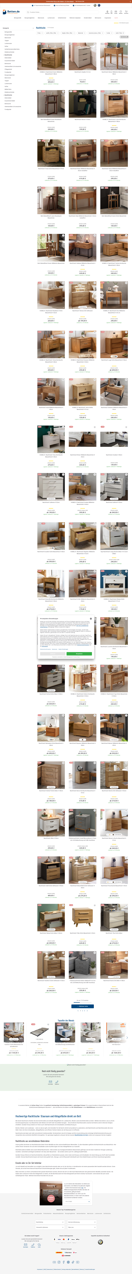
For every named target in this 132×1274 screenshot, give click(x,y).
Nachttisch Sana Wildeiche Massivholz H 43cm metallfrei (114, 169)
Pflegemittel (8, 69)
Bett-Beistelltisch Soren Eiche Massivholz (114, 216)
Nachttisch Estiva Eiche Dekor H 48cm (51, 694)
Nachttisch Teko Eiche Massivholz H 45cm (82, 933)
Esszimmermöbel (10, 60)
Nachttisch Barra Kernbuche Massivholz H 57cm (82, 791)
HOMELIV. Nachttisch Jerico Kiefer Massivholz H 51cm (82, 408)
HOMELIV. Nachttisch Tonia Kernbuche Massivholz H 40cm (51, 361)
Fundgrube (8, 72)
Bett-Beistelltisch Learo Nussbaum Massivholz (51, 217)
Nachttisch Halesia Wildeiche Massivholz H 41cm (82, 264)
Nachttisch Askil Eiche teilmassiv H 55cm (51, 885)
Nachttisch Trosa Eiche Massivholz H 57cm (51, 168)
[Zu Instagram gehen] (59, 1262)
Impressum (40, 1269)
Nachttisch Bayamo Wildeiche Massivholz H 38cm (83, 744)
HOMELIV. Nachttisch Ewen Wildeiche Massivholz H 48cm (51, 73)
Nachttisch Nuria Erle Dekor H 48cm (114, 980)
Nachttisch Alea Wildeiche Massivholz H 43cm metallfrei (82, 217)
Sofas (6, 46)
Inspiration (108, 18)
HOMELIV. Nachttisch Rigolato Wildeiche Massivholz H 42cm (82, 552)
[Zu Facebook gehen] (63, 1262)
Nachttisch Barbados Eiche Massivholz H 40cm (51, 744)
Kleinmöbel (8, 58)
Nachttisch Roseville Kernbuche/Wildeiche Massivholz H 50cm (51, 600)
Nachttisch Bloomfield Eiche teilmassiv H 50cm (82, 886)
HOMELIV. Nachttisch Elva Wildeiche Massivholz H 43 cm (114, 311)
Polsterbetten (47, 1213)
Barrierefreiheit (75, 1269)
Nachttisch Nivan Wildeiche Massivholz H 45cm (82, 456)
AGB (45, 1269)
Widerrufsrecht (57, 1269)
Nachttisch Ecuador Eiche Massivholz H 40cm (51, 551)
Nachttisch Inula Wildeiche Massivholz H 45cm (51, 408)
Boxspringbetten (30, 18)
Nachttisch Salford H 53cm (114, 502)
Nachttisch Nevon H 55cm (82, 119)
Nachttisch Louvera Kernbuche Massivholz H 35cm (114, 647)
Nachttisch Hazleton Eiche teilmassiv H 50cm (51, 980)
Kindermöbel (88, 18)
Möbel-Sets (8, 89)
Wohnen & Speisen (75, 18)
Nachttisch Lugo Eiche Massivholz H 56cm (114, 360)
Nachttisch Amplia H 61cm (83, 72)
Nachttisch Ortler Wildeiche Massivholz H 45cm (82, 600)
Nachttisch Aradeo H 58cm (114, 455)
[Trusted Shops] (95, 5)
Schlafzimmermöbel (27, 1213)
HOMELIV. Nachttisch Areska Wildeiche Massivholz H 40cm (82, 503)
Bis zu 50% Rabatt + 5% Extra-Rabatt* (64, 1)
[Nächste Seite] (87, 1011)
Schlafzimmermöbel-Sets (12, 49)
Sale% (116, 18)
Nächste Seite (83, 1006)
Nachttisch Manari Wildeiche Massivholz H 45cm (114, 744)
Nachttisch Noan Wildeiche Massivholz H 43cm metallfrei (82, 169)
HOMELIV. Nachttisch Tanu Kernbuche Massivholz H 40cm (51, 456)
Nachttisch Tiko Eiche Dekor (114, 933)
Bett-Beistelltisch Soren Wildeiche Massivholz (51, 263)
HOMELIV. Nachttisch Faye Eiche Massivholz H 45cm (114, 695)
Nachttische (8, 55)
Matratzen (41, 18)
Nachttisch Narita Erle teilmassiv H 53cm (114, 790)
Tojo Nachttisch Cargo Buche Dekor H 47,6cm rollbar (114, 552)
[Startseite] (11, 12)
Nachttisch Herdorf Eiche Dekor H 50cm (51, 790)
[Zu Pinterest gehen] (68, 1262)
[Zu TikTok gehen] (73, 1262)
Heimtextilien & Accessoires (13, 66)
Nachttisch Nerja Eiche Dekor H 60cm (51, 933)
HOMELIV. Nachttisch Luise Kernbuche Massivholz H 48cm (114, 120)
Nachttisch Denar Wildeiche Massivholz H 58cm (114, 73)
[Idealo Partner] (99, 5)
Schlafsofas (107, 1213)
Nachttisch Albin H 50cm (51, 838)
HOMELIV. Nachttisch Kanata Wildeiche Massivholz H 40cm (82, 361)
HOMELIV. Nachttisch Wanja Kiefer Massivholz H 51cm (114, 600)
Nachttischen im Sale (81, 1135)
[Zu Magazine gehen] (54, 1262)
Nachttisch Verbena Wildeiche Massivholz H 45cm (114, 408)
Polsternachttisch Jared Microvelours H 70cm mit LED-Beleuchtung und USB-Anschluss (82, 839)
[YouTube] (77, 1262)
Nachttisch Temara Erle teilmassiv (82, 310)
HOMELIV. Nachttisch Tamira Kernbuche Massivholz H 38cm (114, 264)
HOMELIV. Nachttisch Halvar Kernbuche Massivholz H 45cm (83, 695)
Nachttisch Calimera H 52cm (51, 502)
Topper (7, 40)
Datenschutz (50, 1269)
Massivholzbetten (58, 1213)
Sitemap (82, 1269)
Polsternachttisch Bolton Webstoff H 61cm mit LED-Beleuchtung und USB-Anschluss (82, 981)
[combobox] (124, 37)
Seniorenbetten (81, 1213)
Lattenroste (51, 18)
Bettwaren (98, 18)
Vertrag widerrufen (66, 1269)
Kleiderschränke (9, 52)
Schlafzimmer (62, 18)
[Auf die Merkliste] (63, 44)
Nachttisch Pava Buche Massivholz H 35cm (114, 885)
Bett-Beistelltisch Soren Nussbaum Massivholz (51, 120)
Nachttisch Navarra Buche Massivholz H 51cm (114, 839)
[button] (127, 1038)
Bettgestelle (17, 18)
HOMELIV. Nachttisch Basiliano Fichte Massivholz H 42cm (51, 311)
